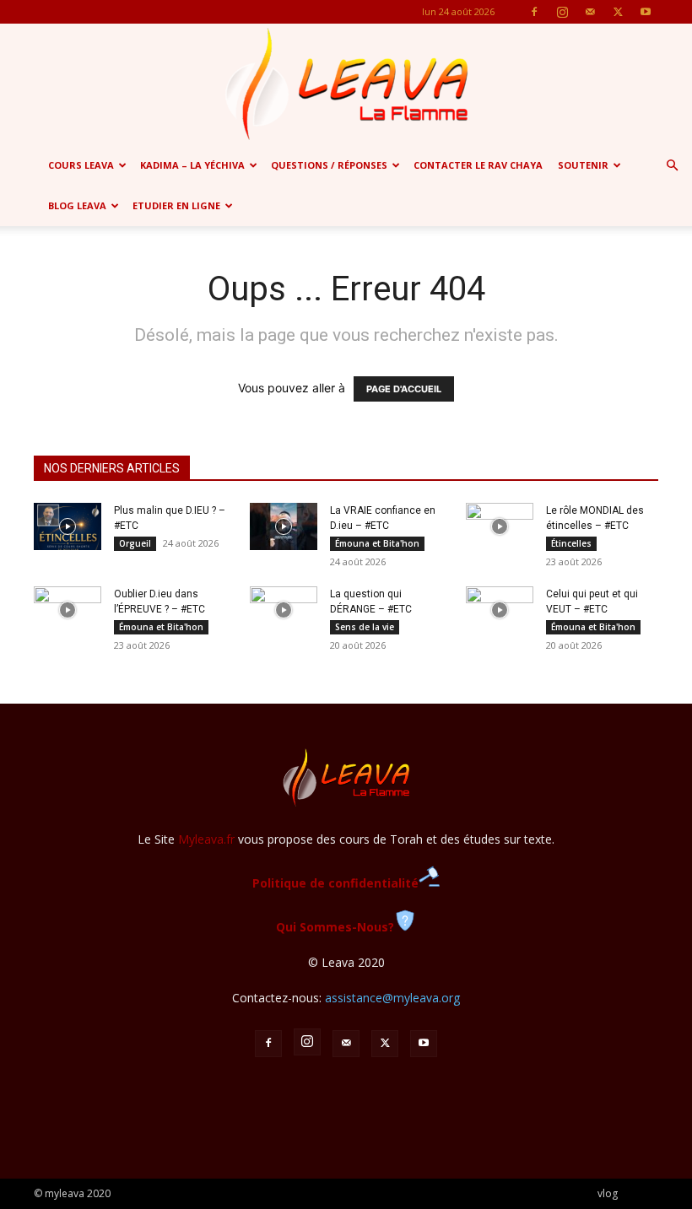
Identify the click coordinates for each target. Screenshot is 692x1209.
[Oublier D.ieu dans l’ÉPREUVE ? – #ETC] (67, 610)
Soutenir (583, 165)
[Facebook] (534, 12)
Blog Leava (77, 205)
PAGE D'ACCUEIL (403, 389)
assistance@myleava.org (392, 998)
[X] (617, 12)
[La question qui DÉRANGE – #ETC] (283, 610)
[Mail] (590, 12)
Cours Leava (81, 165)
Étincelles (571, 543)
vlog (607, 1193)
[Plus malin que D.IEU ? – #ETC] (67, 526)
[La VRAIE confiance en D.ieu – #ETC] (283, 526)
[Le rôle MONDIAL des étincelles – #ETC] (499, 526)
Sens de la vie (364, 627)
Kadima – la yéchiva (192, 165)
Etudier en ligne (176, 205)
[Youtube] (645, 12)
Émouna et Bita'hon (377, 543)
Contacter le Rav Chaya (478, 165)
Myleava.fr (206, 839)
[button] (671, 166)
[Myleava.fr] (346, 84)
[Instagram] (562, 12)
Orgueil (135, 543)
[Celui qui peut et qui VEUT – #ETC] (499, 610)
